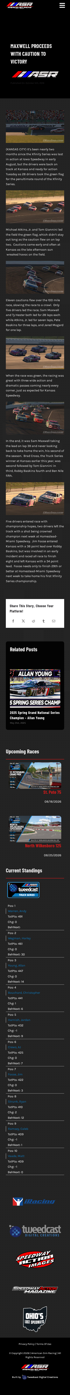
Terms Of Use (43, 1344)
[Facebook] (13, 621)
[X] (23, 621)
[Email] (53, 621)
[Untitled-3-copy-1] (35, 1218)
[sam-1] (35, 1276)
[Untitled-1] (35, 1188)
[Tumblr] (43, 621)
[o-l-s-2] (35, 1306)
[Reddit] (33, 621)
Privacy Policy (26, 1344)
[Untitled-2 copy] (35, 1247)
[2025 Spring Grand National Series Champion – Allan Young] (35, 688)
